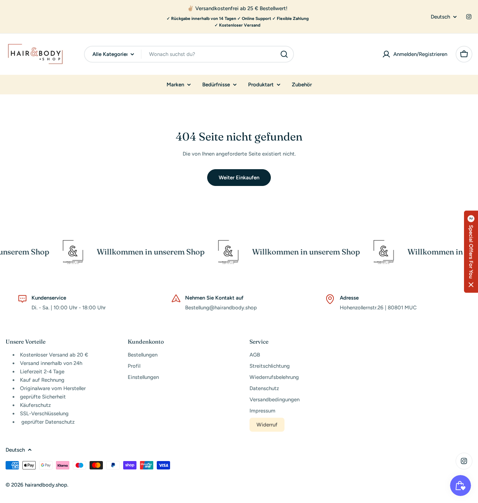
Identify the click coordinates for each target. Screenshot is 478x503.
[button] (471, 251)
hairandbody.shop (46, 485)
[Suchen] (284, 54)
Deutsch (440, 17)
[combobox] (189, 54)
